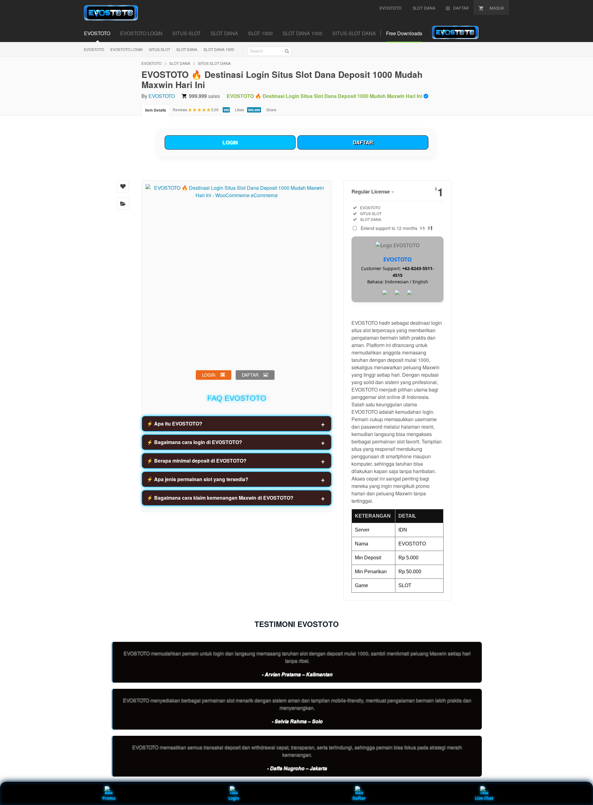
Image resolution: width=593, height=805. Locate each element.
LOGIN (230, 142)
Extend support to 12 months (397, 228)
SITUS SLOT (186, 33)
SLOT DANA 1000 (302, 33)
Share (271, 109)
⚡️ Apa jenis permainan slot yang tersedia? (197, 479)
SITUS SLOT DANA (354, 33)
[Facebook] (385, 292)
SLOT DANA (224, 33)
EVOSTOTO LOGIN (141, 33)
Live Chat (484, 798)
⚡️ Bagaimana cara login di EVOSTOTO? (194, 442)
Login (233, 798)
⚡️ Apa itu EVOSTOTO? (174, 423)
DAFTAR (363, 142)
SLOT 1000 (260, 33)
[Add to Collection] (123, 203)
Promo (109, 798)
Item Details (155, 110)
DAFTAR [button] (250, 375)
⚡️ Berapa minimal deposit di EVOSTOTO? (196, 460)
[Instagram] (410, 292)
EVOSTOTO (97, 33)
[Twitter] (397, 292)
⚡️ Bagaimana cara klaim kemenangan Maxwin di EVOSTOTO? (220, 497)
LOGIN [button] (208, 375)
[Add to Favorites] (123, 186)
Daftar (359, 798)
